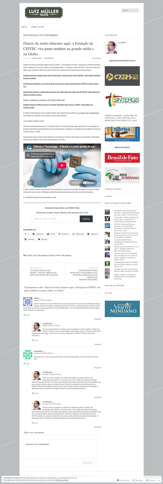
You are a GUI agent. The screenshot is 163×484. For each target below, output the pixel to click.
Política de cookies (61, 480)
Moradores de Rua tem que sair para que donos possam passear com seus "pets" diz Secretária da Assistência (126, 235)
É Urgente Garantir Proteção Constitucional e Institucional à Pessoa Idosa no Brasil (125, 242)
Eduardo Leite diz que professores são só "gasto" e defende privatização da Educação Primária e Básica (126, 248)
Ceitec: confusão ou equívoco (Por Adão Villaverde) (44, 100)
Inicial (24, 27)
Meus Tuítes (108, 293)
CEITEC (29, 255)
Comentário (87, 463)
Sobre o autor (37, 27)
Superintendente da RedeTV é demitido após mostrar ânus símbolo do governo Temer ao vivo (126, 264)
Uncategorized (48, 35)
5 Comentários (96, 58)
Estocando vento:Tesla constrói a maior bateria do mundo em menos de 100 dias (126, 270)
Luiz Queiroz (82, 113)
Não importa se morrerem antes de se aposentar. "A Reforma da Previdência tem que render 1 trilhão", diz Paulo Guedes (127, 212)
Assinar (86, 218)
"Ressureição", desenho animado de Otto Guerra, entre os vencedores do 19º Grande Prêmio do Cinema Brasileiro (126, 219)
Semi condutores (43, 255)
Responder (97, 319)
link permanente (66, 255)
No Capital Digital (93, 113)
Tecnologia (30, 35)
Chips (35, 255)
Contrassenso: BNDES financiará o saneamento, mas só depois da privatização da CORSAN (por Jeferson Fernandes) (83, 274)
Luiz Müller (48, 58)
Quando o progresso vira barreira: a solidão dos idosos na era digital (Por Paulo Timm (125, 276)
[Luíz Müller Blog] (62, 12)
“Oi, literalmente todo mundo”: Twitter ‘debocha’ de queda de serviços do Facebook (44, 271)
